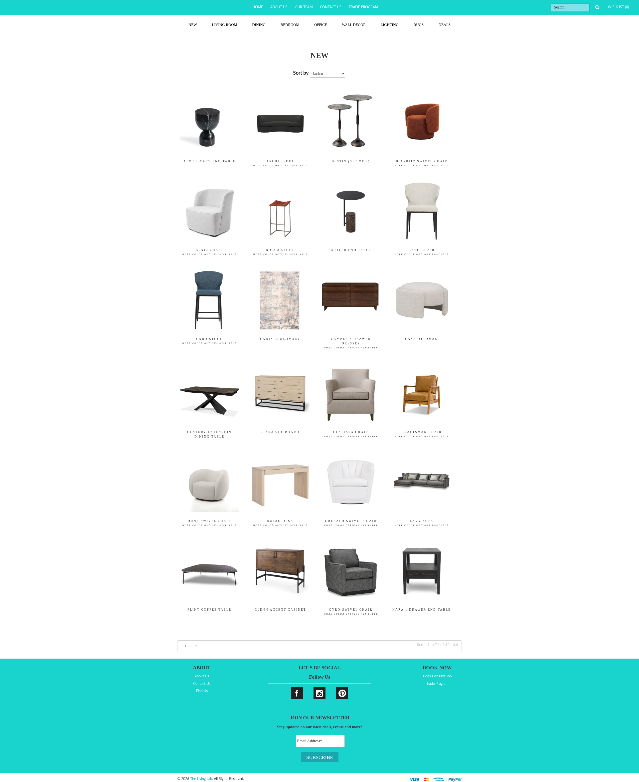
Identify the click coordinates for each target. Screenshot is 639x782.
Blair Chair (209, 252)
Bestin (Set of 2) (351, 161)
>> (196, 645)
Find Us (202, 691)
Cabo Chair (421, 252)
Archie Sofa (280, 163)
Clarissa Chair (351, 434)
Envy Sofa (421, 522)
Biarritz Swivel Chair (421, 163)
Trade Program (363, 7)
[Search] (597, 7)
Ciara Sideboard (280, 432)
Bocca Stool (280, 252)
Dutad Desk (280, 522)
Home (257, 7)
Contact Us (330, 7)
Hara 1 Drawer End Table (421, 609)
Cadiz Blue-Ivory (280, 339)
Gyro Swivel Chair (351, 611)
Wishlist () (618, 7)
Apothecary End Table (209, 161)
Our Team (304, 7)
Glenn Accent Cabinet (280, 609)
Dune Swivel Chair (209, 522)
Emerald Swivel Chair (351, 522)
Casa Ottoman (421, 339)
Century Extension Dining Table (209, 434)
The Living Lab (201, 779)
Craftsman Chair (421, 434)
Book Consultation (437, 676)
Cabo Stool (209, 340)
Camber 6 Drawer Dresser (351, 343)
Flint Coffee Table (209, 609)
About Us (279, 7)
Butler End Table (351, 250)
